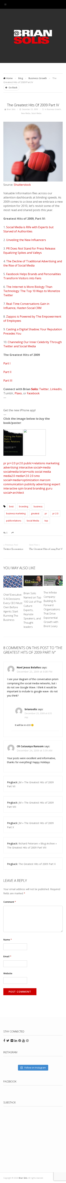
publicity (29, 484)
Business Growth (38, 78)
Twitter (44, 389)
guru (49, 488)
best (11, 506)
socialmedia (11, 472)
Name (7, 939)
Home (9, 78)
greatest (35, 513)
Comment (9, 901)
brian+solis (26, 472)
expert (56, 484)
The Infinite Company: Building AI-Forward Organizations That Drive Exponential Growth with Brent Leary (52, 609)
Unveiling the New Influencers (26, 240)
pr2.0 (19, 463)
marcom (45, 480)
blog (20, 78)
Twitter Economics (13, 549)
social (38, 472)
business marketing (16, 513)
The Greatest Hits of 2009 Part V (46, 549)
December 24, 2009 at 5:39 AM (34, 750)
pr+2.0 (11, 463)
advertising (10, 467)
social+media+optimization (21, 480)
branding (39, 488)
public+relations (34, 463)
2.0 (31, 476)
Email (7, 956)
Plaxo (18, 393)
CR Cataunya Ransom (30, 746)
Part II (7, 372)
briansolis (31, 709)
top (46, 520)
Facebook (33, 393)
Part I (7, 363)
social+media (42, 467)
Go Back (12, 87)
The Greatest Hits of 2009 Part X (37, 864)
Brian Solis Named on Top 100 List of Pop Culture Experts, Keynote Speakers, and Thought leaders (33, 609)
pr (4, 463)
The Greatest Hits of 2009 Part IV (33, 105)
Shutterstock (22, 185)
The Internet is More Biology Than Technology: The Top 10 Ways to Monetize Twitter (31, 291)
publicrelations (13, 520)
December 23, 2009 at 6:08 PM (34, 671)
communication (13, 484)
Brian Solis (33, 36)
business (38, 506)
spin (21, 488)
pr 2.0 (55, 513)
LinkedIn (56, 389)
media (47, 472)
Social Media (36, 113)
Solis (34, 389)
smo (37, 476)
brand (28, 488)
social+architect (13, 493)
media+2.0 (22, 476)
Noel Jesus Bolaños (29, 667)
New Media (25, 113)
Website (7, 973)
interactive (26, 467)
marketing (52, 463)
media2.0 (9, 476)
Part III (7, 380)
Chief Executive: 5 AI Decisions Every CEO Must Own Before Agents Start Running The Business (12, 607)
